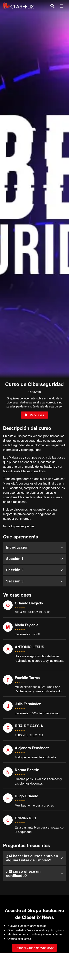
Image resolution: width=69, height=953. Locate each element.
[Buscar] (52, 6)
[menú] (61, 6)
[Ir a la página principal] (18, 6)
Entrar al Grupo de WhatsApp (34, 948)
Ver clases (37, 415)
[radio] (15, 607)
